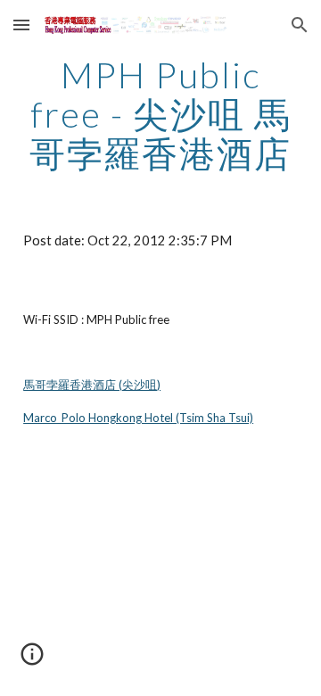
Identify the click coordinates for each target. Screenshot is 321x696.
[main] (160, 114)
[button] (21, 24)
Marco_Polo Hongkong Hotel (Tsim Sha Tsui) (138, 417)
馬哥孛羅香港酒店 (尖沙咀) (91, 384)
